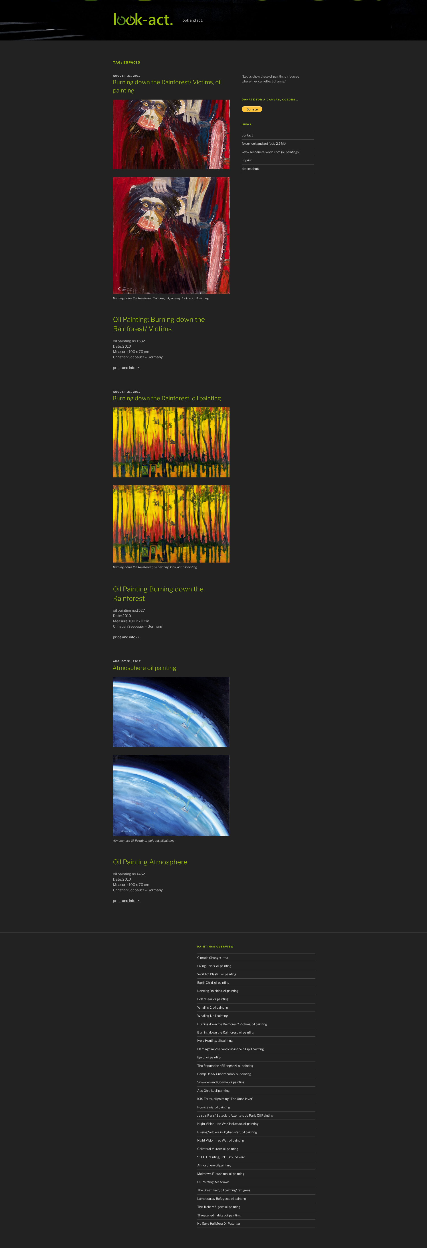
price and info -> (126, 368)
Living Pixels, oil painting (214, 966)
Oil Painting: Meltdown (213, 1182)
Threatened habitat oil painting (218, 1215)
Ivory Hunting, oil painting (215, 1040)
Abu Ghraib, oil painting (213, 1090)
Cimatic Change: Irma (212, 958)
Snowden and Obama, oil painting (220, 1082)
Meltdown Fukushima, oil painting (220, 1174)
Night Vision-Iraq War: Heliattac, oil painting (227, 1124)
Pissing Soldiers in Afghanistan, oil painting (227, 1132)
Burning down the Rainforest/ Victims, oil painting (232, 1024)
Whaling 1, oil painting (212, 1016)
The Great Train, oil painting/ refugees (223, 1190)
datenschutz (251, 168)
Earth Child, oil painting (213, 982)
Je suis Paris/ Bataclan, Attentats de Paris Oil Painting (235, 1115)
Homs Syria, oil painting (213, 1107)
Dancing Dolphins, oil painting (217, 991)
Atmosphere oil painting (144, 667)
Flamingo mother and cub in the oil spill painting (230, 1049)
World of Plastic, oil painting (216, 974)
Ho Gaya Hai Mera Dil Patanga (218, 1223)
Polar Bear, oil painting (212, 999)
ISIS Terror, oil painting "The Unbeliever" (225, 1099)
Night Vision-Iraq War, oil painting (220, 1140)
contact (247, 135)
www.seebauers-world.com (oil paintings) (271, 152)
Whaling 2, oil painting (212, 1007)
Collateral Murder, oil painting (217, 1149)
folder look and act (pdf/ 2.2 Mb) (264, 143)
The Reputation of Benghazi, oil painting (225, 1066)
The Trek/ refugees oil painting (218, 1207)
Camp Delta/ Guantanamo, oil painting (224, 1074)
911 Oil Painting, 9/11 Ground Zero (221, 1157)
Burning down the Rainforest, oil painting (167, 398)
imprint (247, 160)
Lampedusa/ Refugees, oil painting (221, 1198)
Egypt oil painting (209, 1057)
